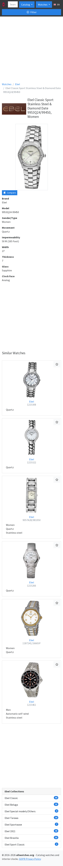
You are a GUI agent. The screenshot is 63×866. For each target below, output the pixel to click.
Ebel (31, 403)
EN (58, 4)
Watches (43, 4)
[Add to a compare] (56, 364)
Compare (11, 192)
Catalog (26, 4)
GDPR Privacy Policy (30, 858)
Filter (33, 12)
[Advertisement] (31, 50)
